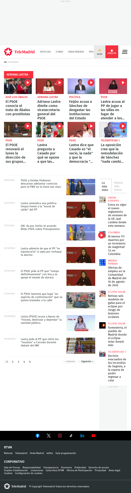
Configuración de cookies (28, 473)
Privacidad (100, 470)
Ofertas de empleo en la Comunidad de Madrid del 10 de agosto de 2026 (102, 262)
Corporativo (14, 461)
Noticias (45, 52)
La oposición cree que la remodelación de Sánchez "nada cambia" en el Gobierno (113, 130)
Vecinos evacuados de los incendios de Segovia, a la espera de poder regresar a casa (102, 353)
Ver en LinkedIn (82, 435)
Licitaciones (37, 470)
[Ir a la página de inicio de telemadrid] (19, 52)
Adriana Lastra (47, 97)
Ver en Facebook (37, 436)
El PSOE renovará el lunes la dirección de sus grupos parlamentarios (18, 130)
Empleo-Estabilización (16, 470)
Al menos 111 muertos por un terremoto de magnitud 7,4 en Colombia (102, 234)
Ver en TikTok (71, 436)
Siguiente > (87, 361)
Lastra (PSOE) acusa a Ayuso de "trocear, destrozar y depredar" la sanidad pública (80, 323)
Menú (124, 51)
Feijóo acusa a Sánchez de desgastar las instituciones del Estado (81, 86)
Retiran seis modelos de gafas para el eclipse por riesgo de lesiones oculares (102, 293)
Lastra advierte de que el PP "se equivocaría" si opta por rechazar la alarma (80, 255)
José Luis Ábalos (17, 97)
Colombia (114, 232)
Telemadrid (21, 453)
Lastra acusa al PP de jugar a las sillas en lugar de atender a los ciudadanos (113, 86)
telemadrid (15, 486)
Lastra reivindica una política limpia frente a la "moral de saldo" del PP (80, 210)
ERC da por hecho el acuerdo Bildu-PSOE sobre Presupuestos (80, 232)
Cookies (8, 473)
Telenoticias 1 (110, 140)
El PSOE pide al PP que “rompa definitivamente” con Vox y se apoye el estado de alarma (80, 278)
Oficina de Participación (79, 470)
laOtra (49, 453)
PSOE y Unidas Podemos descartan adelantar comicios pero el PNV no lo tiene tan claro (80, 187)
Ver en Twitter (49, 436)
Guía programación (65, 453)
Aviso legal (114, 470)
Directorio (66, 467)
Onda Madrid (76, 52)
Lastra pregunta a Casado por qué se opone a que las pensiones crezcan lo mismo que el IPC (50, 130)
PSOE (104, 97)
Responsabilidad (32, 467)
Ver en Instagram (60, 435)
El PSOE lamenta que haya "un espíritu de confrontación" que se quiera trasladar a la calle (80, 300)
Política (74, 97)
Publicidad (80, 467)
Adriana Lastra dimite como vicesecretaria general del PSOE (50, 86)
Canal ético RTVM (55, 470)
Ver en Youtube (93, 435)
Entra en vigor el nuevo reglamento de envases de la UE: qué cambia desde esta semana (102, 199)
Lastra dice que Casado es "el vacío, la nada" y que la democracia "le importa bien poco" (81, 130)
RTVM (8, 447)
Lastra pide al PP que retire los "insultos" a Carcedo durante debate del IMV (80, 346)
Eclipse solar (116, 292)
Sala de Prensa (12, 467)
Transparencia (50, 467)
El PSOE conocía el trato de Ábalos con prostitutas (18, 86)
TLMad (59, 52)
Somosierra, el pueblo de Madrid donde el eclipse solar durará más (102, 325)
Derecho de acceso (99, 467)
